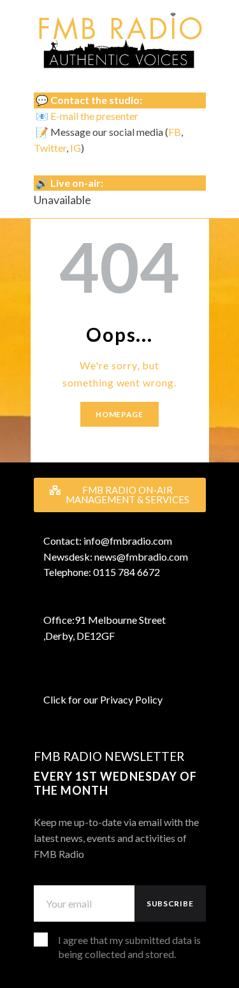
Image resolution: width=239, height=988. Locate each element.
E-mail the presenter (94, 116)
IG (75, 148)
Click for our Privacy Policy (103, 699)
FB (174, 132)
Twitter (50, 148)
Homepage (119, 414)
